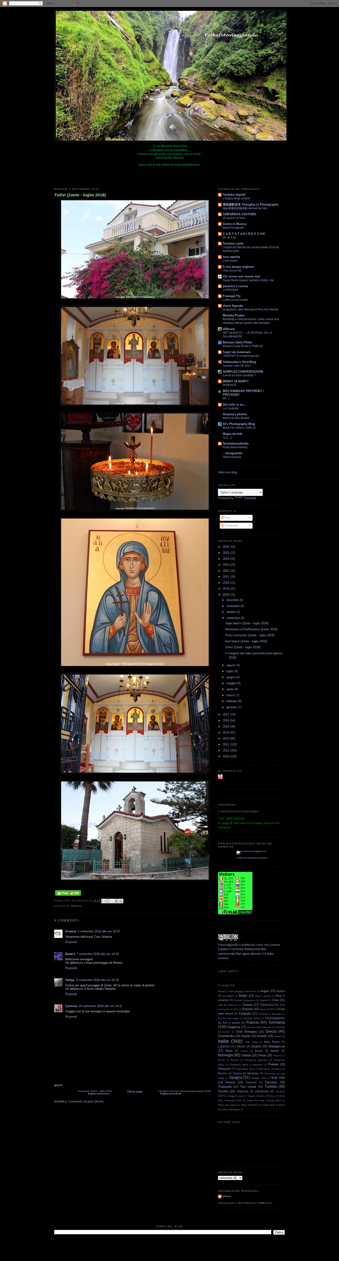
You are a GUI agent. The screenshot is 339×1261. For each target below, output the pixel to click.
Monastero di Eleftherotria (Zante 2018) (251, 629)
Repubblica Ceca (245, 1069)
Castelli (263, 1000)
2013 (226, 738)
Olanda (246, 1055)
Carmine (71, 1006)
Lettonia (240, 1046)
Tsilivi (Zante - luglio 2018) (80, 195)
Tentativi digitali (234, 194)
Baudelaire (228, 996)
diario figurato (233, 305)
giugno (231, 677)
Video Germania (249, 1105)
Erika (227, 1196)
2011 (226, 750)
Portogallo (224, 1068)
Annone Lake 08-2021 (237, 365)
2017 (226, 714)
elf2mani (229, 329)
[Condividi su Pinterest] (121, 901)
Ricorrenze (264, 1069)
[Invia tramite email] (103, 901)
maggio (231, 683)
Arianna (70, 931)
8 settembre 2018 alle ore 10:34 (98, 980)
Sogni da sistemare (236, 352)
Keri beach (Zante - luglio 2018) (95, 1092)
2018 (226, 594)
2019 (226, 588)
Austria (280, 991)
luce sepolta (231, 257)
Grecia (76, 906)
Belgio (243, 995)
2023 (226, 564)
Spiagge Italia (258, 1078)
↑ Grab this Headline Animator (251, 858)
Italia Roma (272, 1041)
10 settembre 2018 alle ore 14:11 (100, 1006)
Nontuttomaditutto (236, 443)
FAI (272, 1009)
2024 (226, 558)
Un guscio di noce (234, 218)
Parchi (221, 1060)
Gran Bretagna (246, 1031)
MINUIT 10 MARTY (236, 381)
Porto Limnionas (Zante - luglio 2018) (249, 635)
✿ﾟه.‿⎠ (227, 437)
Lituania (256, 1046)
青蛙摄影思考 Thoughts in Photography (250, 204)
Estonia (247, 1009)
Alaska (221, 991)
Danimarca (267, 1004)
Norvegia (225, 1055)
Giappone (233, 1027)
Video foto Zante (227, 1105)
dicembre (233, 600)
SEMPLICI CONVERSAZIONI (243, 371)
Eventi (262, 1009)
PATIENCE (229, 385)
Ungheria (242, 1091)
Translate (250, 498)
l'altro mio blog (227, 472)
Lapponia (224, 1046)
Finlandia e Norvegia (270, 1014)
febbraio (232, 701)
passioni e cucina (235, 286)
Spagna (235, 1077)
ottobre (231, 612)
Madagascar (276, 1046)
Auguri (264, 991)
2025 (226, 552)
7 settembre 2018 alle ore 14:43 (98, 954)
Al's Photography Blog (239, 424)
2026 (226, 546)
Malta (229, 1050)
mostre (244, 1051)
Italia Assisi (251, 1042)
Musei (259, 1050)
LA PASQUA (230, 290)
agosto (231, 665)
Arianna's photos (235, 414)
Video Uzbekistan (230, 1109)
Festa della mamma (235, 447)
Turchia (223, 1091)
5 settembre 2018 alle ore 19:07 (99, 931)
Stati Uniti (278, 1077)
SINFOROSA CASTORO (239, 214)
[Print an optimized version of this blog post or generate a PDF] (68, 896)
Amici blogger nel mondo (242, 991)
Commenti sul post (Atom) (85, 1101)
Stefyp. (70, 980)
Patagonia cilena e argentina (246, 1064)
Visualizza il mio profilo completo (245, 1203)
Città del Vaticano (228, 1005)
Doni (235, 1009)
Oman (262, 1055)
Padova (277, 1055)
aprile (230, 689)
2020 (226, 582)
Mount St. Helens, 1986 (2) (239, 427)
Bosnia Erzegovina (244, 1000)
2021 (226, 576)
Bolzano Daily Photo (237, 342)
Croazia (247, 1004)
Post (227, 517)
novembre (233, 606)
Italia (223, 1041)
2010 (226, 756)
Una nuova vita (232, 270)
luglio (230, 671)
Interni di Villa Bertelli (236, 418)
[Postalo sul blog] (108, 901)
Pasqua (235, 1060)
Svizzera (251, 1082)
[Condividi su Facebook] (116, 901)
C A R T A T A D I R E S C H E (244, 234)
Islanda (262, 1036)
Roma (278, 1069)
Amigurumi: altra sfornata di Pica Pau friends (250, 309)
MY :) (226, 398)
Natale (275, 1050)
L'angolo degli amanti (236, 198)
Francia (252, 1022)
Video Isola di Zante (274, 1105)
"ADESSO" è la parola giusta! (241, 355)
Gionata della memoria (259, 1027)
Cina (275, 1000)
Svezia (230, 1082)
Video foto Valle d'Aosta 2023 (264, 1100)
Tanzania (271, 1082)
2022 (226, 570)
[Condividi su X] (112, 901)
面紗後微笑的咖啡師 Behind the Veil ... (246, 208)
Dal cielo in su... (234, 404)
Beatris (70, 954)
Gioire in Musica (234, 224)
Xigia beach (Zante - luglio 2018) (246, 623)
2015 (226, 726)
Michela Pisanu (234, 315)
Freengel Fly (232, 296)
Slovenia (252, 1073)
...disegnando (232, 453)
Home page (135, 1091)
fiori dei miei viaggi (228, 1018)
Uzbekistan (262, 1091)
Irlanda (245, 1036)
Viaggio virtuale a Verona (260, 1096)
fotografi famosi (252, 1018)
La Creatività (231, 408)
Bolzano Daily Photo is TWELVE (243, 346)
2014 (226, 732)
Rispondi (71, 942)
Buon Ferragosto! (233, 227)
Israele (277, 1036)
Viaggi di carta (235, 1096)
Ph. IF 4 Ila (229, 237)
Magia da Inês (233, 434)
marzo (231, 695)
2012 (226, 744)
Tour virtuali (248, 1086)
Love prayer (230, 260)
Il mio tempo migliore (238, 266)
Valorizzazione (232, 457)
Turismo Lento (233, 243)
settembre (233, 618)
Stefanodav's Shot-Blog (239, 362)
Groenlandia (226, 1036)
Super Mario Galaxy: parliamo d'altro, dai (248, 280)
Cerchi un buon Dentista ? (239, 375)
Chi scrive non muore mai (241, 276)
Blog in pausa (263, 996)
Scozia (237, 1073)
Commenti (230, 525)
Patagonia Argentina (256, 1060)
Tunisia (271, 1086)
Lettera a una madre (235, 299)
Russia (222, 1073)
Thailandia (225, 1086)
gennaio (232, 707)
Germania (277, 1022)
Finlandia (245, 1013)
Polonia (273, 1064)
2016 (226, 720)
